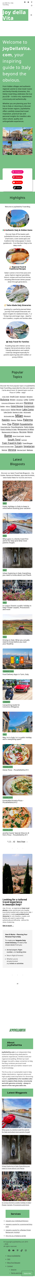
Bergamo (30, 397)
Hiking (8, 406)
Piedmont (6, 671)
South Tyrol (14, 439)
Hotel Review (17, 406)
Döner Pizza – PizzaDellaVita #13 (15, 770)
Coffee (26, 400)
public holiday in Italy (9, 429)
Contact (10, 1266)
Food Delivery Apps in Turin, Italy (16, 674)
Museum (27, 416)
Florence (28, 402)
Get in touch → (8, 926)
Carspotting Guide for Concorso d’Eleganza (11, 706)
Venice (4, 450)
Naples (6, 419)
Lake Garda (8, 412)
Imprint (13, 1270)
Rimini (30, 432)
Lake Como (28, 409)
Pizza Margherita (17, 427)
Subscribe (27, 1273)
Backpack (23, 397)
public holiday (29, 427)
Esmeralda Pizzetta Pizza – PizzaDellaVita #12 (13, 801)
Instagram (29, 406)
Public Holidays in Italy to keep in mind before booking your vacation (17, 507)
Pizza (15, 424)
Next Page (22, 841)
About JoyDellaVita (13, 1256)
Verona (12, 449)
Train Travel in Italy (12, 442)
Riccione (23, 432)
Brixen (12, 399)
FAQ (8, 1259)
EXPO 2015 (19, 403)
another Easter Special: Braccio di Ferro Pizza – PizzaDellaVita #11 (16, 834)
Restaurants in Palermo (10, 432)
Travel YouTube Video (7, 446)
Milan (19, 416)
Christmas (19, 400)
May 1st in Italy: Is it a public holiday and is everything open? (17, 738)
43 (14, 841)
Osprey (13, 420)
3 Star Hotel (5, 397)
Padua (19, 420)
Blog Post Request (13, 1263)
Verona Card (21, 450)
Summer (24, 440)
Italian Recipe (16, 409)
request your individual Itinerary (17, 1221)
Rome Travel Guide (18, 436)
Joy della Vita (14, 14)
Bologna (4, 399)
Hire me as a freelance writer (16, 1236)
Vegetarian (29, 446)
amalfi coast (14, 397)
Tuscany (19, 446)
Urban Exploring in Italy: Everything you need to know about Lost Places (17, 574)
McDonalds (27, 412)
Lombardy (6, 702)
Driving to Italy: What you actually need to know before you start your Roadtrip (16, 642)
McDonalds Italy (9, 416)
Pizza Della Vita (5, 427)
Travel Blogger (27, 443)
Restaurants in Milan (26, 429)
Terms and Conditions (19, 1273)
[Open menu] (31, 15)
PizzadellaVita (26, 424)
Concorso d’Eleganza (8, 403)
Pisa (9, 424)
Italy (4, 503)
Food (11, 671)
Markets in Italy (18, 412)
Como (31, 399)
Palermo (28, 419)
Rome (8, 436)
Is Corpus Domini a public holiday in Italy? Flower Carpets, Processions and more (17, 607)
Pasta (4, 424)
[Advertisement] (17, 1002)
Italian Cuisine (5, 410)
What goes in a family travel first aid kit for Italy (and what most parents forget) (15, 541)
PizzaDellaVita (7, 767)
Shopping (27, 436)
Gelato (2, 406)
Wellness (30, 450)
